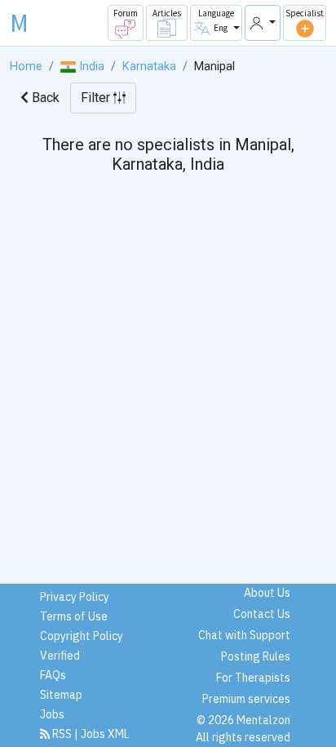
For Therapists (253, 677)
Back (44, 97)
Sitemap (61, 694)
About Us (267, 592)
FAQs (53, 675)
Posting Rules (255, 656)
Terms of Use (74, 616)
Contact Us (261, 614)
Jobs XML (105, 734)
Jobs (52, 714)
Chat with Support (244, 635)
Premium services (246, 698)
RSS (62, 734)
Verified (60, 655)
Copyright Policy (81, 636)
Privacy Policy (74, 596)
